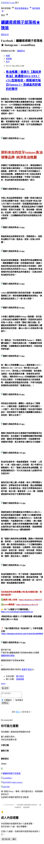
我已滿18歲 (6, 839)
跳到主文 (5, 35)
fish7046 (6, 787)
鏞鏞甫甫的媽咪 (8, 656)
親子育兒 (20, 676)
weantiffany (7, 778)
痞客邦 (24, 669)
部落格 (9, 59)
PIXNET (11, 805)
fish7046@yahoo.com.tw (12, 782)
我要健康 (20, 679)
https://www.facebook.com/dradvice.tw (17, 612)
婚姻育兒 (21, 51)
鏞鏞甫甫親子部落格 (12, 773)
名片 (8, 62)
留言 (30, 669)
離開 (14, 839)
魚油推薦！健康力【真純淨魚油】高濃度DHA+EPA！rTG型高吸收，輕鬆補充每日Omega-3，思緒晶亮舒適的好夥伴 (23, 80)
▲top (3, 683)
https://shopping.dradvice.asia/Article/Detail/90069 (22, 634)
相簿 (8, 56)
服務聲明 (26, 807)
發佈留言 (5, 703)
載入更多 (5, 688)
